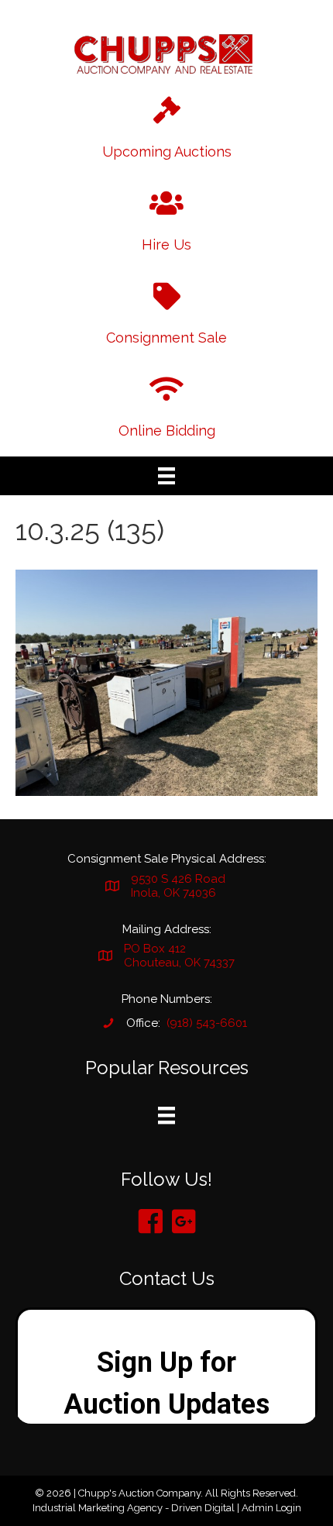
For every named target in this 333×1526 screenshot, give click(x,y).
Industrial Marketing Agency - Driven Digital (134, 1508)
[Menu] (166, 475)
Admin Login (271, 1508)
